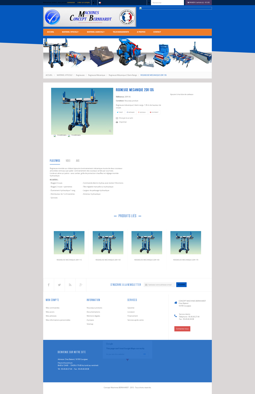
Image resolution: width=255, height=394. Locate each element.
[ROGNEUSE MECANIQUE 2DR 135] (61, 136)
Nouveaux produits (94, 308)
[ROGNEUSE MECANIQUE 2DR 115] (69, 242)
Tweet (120, 112)
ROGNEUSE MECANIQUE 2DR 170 (185, 260)
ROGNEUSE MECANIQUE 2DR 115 (69, 260)
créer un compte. (83, 2)
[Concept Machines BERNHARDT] (89, 17)
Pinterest (154, 112)
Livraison (131, 312)
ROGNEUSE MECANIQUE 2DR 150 (108, 260)
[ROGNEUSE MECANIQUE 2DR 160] (146, 242)
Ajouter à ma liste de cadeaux (181, 94)
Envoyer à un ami (126, 118)
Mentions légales (93, 316)
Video (68, 160)
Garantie (131, 308)
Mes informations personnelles (58, 320)
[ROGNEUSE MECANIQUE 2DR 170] (185, 242)
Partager (131, 112)
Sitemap (90, 324)
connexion (71, 2)
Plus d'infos (55, 160)
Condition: (120, 100)
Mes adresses (51, 316)
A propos (90, 320)
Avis (77, 160)
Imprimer (123, 122)
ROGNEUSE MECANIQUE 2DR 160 (146, 260)
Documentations (93, 312)
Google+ (142, 112)
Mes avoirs (50, 312)
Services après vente (136, 320)
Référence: (120, 97)
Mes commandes (52, 308)
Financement (133, 316)
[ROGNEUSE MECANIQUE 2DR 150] (108, 242)
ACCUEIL (49, 75)
